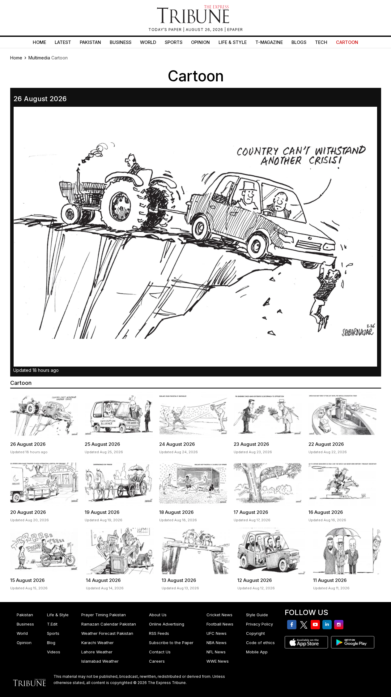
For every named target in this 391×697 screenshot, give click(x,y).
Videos (53, 651)
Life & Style (233, 42)
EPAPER (235, 29)
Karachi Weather (97, 642)
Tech (321, 42)
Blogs (298, 42)
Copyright (255, 633)
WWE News (217, 661)
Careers (157, 661)
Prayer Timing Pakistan (103, 614)
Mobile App (257, 651)
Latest (63, 42)
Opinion (200, 42)
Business (120, 42)
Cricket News (219, 614)
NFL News (216, 651)
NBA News (216, 642)
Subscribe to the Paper (171, 642)
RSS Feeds (159, 633)
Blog (51, 642)
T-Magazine (269, 42)
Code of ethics (260, 642)
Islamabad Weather (100, 661)
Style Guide (257, 614)
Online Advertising (166, 624)
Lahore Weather (97, 651)
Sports (173, 42)
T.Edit (52, 624)
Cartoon (347, 42)
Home (39, 42)
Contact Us (160, 651)
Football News (219, 624)
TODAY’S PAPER (165, 29)
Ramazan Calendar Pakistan (108, 624)
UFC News (216, 633)
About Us (158, 614)
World (148, 42)
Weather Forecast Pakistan (107, 633)
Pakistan (90, 42)
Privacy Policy (259, 624)
